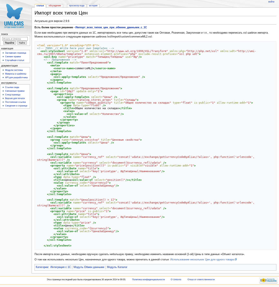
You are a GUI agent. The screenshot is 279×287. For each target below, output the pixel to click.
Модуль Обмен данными (89, 267)
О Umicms (176, 279)
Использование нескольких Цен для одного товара (202, 259)
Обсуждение (55, 5)
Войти (271, 1)
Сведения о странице (16, 105)
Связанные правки (15, 91)
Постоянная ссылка (15, 102)
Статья (40, 5)
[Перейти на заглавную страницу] (16, 16)
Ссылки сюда (12, 87)
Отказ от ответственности (201, 279)
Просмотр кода (76, 5)
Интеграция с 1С (60, 267)
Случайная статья (14, 60)
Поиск (4, 34)
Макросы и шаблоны (15, 73)
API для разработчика (16, 77)
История (93, 5)
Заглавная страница (15, 53)
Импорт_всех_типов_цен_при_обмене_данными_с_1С (111, 27)
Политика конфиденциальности (148, 279)
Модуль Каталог (117, 267)
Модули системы (14, 70)
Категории (42, 267)
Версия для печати (15, 98)
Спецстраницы (12, 94)
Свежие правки (13, 56)
